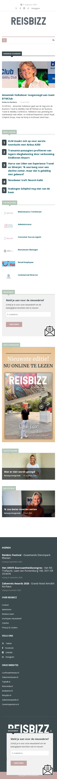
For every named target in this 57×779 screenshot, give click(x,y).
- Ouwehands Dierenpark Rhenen (26, 556)
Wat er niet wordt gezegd (19, 471)
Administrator (25, 224)
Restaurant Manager (28, 249)
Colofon (5, 623)
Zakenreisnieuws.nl (10, 677)
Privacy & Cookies (9, 627)
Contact (5, 605)
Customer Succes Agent (29, 237)
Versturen (14, 324)
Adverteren (6, 609)
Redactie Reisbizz (9, 102)
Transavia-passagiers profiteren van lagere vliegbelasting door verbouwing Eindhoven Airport (31, 154)
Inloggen (35, 8)
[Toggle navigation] (4, 40)
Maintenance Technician (29, 211)
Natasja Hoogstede (12, 476)
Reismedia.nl (7, 686)
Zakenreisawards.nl (10, 700)
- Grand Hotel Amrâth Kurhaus (28, 585)
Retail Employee (25, 262)
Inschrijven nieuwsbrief (11, 618)
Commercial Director (28, 275)
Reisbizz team (8, 614)
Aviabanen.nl (7, 690)
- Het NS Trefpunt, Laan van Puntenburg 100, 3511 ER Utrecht (27, 570)
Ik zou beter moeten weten (20, 509)
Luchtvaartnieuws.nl (10, 672)
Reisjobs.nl (6, 695)
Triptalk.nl (6, 681)
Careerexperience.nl (10, 704)
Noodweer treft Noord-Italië (25, 180)
